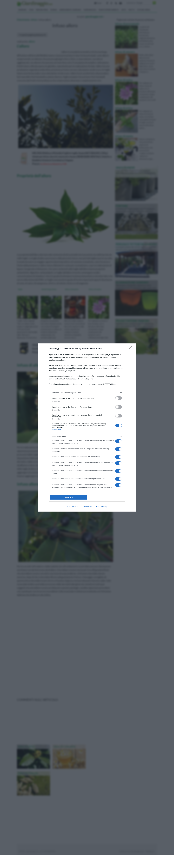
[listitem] (87, 392)
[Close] (131, 348)
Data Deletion (72, 506)
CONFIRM (68, 497)
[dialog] (87, 427)
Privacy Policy (101, 506)
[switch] (118, 398)
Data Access (87, 506)
